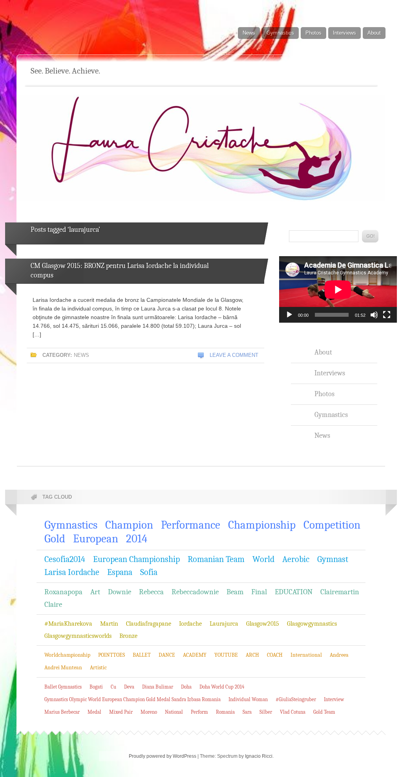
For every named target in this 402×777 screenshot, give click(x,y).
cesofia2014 (64, 559)
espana (119, 572)
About (374, 33)
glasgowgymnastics (312, 623)
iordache (190, 623)
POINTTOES (111, 655)
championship (262, 524)
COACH (275, 655)
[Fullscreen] (387, 315)
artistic (98, 667)
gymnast (332, 559)
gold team (324, 712)
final (259, 592)
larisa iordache (71, 572)
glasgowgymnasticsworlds (77, 635)
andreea (339, 655)
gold (54, 538)
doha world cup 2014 (221, 687)
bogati (96, 687)
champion (129, 524)
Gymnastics (280, 33)
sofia (148, 572)
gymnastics (70, 524)
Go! (370, 236)
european (95, 538)
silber (265, 712)
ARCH (252, 655)
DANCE (167, 655)
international (306, 655)
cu (113, 687)
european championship (136, 559)
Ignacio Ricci (258, 756)
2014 (136, 538)
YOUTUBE (226, 655)
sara (247, 712)
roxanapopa (63, 592)
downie (119, 592)
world (263, 559)
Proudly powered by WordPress (162, 756)
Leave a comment (234, 355)
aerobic (295, 559)
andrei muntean (63, 667)
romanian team (216, 559)
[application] (338, 289)
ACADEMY (194, 655)
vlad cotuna (292, 712)
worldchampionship (67, 655)
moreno (149, 712)
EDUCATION (293, 592)
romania (225, 712)
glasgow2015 (262, 623)
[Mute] (374, 315)
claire (53, 604)
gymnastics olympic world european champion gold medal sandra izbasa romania (132, 699)
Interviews (344, 33)
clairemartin (339, 592)
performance (190, 524)
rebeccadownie (195, 592)
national (174, 712)
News (249, 33)
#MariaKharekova (68, 623)
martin (109, 623)
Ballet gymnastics (63, 687)
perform (199, 712)
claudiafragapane (148, 623)
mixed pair (121, 712)
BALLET (142, 655)
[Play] (289, 315)
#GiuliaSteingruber (296, 699)
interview (334, 699)
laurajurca (224, 623)
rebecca (151, 592)
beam (235, 592)
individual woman (248, 699)
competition (331, 524)
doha (186, 687)
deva (129, 687)
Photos (313, 33)
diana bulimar (157, 687)
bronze (128, 635)
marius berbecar (62, 712)
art (95, 592)
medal (94, 712)
